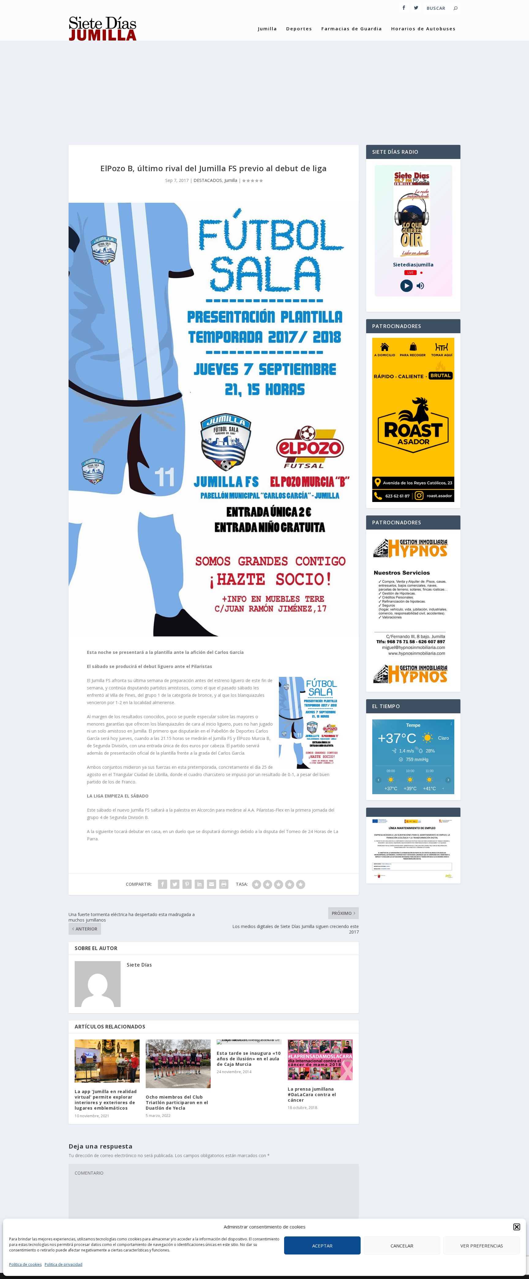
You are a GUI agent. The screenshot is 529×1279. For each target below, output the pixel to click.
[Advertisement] (264, 87)
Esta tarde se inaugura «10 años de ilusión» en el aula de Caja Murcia (248, 1058)
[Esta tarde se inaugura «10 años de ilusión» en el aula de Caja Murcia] (249, 1041)
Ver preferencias (481, 1246)
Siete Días (139, 964)
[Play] (406, 286)
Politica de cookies (25, 1264)
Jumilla (267, 29)
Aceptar (322, 1246)
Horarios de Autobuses (423, 29)
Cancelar (402, 1246)
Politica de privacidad (63, 1264)
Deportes (299, 29)
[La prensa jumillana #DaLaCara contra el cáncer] (320, 1059)
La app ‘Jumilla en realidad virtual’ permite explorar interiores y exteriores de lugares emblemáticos (106, 1099)
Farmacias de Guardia (351, 29)
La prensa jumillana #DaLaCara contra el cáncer (312, 1094)
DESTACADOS (207, 180)
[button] (517, 1227)
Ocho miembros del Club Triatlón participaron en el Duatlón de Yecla (177, 1102)
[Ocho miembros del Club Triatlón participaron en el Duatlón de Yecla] (178, 1063)
